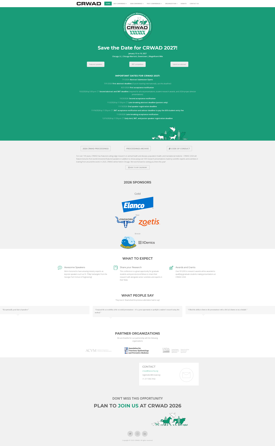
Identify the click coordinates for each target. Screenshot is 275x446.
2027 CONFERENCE (119, 4)
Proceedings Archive (137, 148)
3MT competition (137, 64)
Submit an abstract (179, 64)
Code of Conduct (180, 148)
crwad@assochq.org (150, 371)
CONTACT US (194, 4)
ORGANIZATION (170, 4)
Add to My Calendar (138, 167)
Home (108, 4)
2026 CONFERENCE (136, 4)
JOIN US (128, 406)
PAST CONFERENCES (154, 4)
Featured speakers (95, 64)
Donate (183, 4)
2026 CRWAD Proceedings (96, 148)
